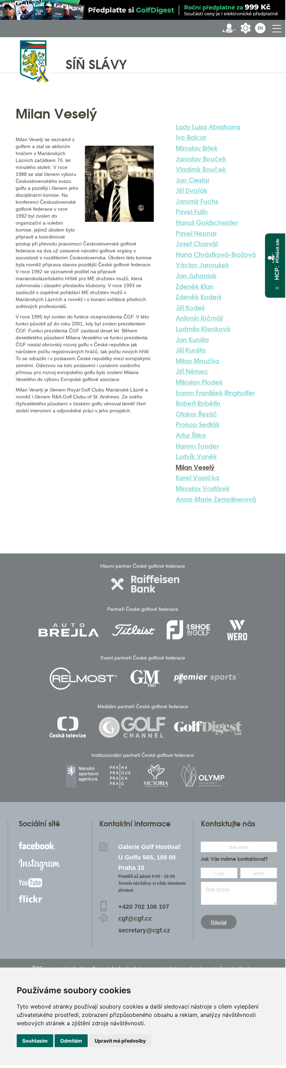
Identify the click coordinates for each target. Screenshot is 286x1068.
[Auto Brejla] (68, 629)
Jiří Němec (192, 371)
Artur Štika (191, 435)
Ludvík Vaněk (196, 456)
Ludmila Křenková (203, 329)
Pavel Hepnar (196, 233)
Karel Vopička (197, 478)
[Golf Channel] (132, 727)
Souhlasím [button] (35, 1041)
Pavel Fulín (192, 212)
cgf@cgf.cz (135, 918)
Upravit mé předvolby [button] (120, 1041)
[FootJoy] (188, 629)
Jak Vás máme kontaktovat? (234, 859)
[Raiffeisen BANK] (145, 583)
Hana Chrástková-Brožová (216, 254)
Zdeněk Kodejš (198, 297)
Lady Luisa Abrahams (208, 127)
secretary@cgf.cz (144, 930)
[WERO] (237, 629)
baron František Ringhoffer (215, 393)
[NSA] (83, 775)
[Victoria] (155, 775)
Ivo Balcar (191, 137)
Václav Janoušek (202, 265)
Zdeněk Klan (195, 286)
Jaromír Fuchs (197, 201)
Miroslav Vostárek (203, 488)
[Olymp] (202, 775)
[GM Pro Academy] (145, 678)
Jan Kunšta (192, 339)
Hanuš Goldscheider (207, 222)
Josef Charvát (197, 244)
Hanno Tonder (197, 446)
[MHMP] (120, 775)
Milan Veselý (195, 467)
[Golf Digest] (208, 727)
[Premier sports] (206, 678)
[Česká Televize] (69, 727)
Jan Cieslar (192, 180)
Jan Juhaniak (196, 276)
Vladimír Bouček (201, 169)
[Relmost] (83, 678)
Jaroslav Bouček (201, 159)
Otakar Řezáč (196, 414)
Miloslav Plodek (199, 382)
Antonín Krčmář (199, 318)
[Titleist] (134, 629)
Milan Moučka (197, 361)
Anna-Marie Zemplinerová (216, 499)
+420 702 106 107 (143, 906)
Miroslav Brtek (196, 148)
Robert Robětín (198, 403)
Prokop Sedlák (198, 424)
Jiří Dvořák (191, 190)
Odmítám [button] (71, 1041)
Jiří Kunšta (191, 350)
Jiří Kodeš (190, 308)
